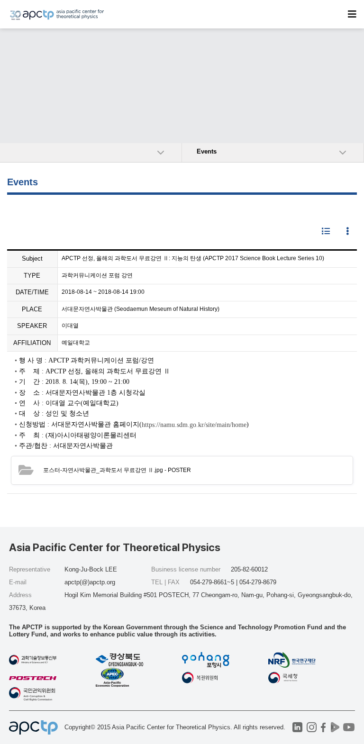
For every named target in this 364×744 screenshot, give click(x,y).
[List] (326, 231)
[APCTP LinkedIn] (297, 727)
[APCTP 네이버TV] (335, 727)
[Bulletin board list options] (347, 231)
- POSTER (117, 470)
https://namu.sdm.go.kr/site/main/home (194, 424)
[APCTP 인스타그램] (312, 727)
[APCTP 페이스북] (323, 727)
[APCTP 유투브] (349, 727)
